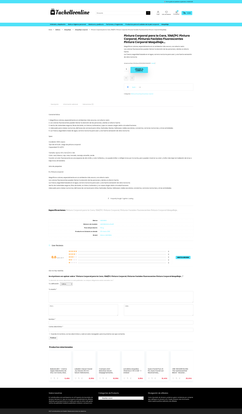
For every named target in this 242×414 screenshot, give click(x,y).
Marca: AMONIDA (106, 235)
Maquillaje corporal (81, 30)
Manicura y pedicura (96, 24)
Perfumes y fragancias (114, 24)
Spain (133, 87)
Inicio (50, 30)
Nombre (52, 319)
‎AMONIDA (103, 220)
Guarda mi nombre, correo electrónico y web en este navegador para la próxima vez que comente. (88, 334)
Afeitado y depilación (58, 24)
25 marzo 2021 (105, 231)
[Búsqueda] (148, 13)
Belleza (58, 30)
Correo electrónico (56, 327)
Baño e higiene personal (77, 24)
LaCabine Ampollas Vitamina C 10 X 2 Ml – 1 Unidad (132, 371)
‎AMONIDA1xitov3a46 (107, 224)
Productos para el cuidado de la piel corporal (142, 24)
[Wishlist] (166, 12)
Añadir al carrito (139, 70)
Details (153, 63)
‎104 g (102, 228)
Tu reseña (53, 289)
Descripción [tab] (55, 104)
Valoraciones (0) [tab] (88, 104)
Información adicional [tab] (70, 104)
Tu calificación (54, 284)
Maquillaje (165, 24)
